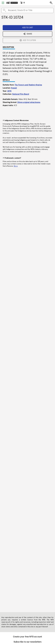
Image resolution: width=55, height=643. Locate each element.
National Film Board (20, 94)
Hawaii (14, 88)
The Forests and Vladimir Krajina (28, 85)
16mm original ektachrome (28, 102)
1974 (9, 91)
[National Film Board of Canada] (12, 3)
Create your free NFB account (27, 636)
